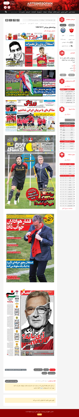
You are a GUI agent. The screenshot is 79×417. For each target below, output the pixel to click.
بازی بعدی (63, 25)
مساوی (71, 68)
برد (72, 65)
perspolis (44, 373)
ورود (12, 3)
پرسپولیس (46, 370)
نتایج (63, 75)
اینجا (41, 388)
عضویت (6, 3)
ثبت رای (71, 75)
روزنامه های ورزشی (38, 370)
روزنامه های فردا (51, 373)
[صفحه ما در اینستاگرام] (9, 7)
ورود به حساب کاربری (11, 381)
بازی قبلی (71, 25)
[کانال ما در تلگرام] (5, 7)
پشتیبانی (39, 414)
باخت (72, 70)
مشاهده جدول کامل (67, 208)
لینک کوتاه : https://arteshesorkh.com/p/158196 (16, 370)
